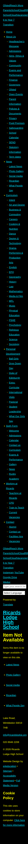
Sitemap (7, 771)
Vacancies (22, 15)
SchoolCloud (18, 10)
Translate (8, 604)
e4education (9, 766)
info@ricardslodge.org (15, 735)
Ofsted (6, 5)
